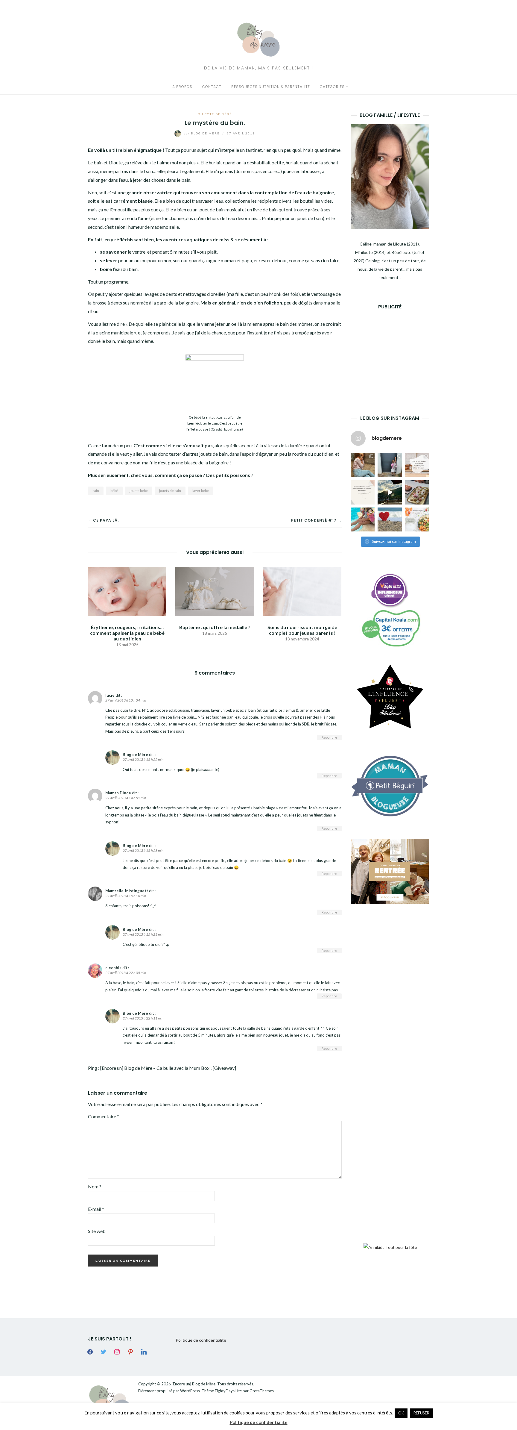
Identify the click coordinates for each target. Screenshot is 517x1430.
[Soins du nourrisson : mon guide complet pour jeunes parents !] (302, 590)
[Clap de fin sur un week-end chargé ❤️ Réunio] (363, 520)
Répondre (329, 737)
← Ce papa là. (103, 520)
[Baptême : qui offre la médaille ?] (214, 590)
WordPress (190, 1390)
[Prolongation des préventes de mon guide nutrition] (417, 520)
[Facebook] (90, 1351)
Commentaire (103, 1116)
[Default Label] (130, 1351)
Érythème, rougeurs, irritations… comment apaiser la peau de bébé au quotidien (127, 632)
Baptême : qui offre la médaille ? (214, 627)
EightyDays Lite (228, 1390)
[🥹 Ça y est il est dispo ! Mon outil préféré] (363, 492)
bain (95, 491)
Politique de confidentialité (201, 1340)
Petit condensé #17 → (316, 520)
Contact (211, 86)
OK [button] (401, 1413)
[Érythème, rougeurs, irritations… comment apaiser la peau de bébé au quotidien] (127, 590)
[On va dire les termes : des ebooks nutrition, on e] (417, 465)
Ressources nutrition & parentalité (270, 86)
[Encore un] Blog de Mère (193, 1383)
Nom (94, 1186)
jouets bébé (139, 491)
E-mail (96, 1209)
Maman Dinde (118, 792)
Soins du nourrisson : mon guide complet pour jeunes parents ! (302, 630)
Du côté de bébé (215, 114)
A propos (182, 86)
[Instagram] (117, 1351)
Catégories (332, 86)
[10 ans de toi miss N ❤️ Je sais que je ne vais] (390, 492)
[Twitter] (103, 1351)
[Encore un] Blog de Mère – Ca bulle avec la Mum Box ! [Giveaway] (168, 1068)
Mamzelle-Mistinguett (126, 890)
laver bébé (200, 491)
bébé (114, 491)
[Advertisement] (395, 353)
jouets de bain (170, 491)
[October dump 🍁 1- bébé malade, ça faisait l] (363, 465)
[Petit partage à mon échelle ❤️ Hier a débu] (390, 520)
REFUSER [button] (421, 1413)
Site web (97, 1231)
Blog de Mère (202, 133)
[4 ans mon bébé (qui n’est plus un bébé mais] (417, 492)
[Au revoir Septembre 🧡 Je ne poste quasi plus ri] (390, 465)
